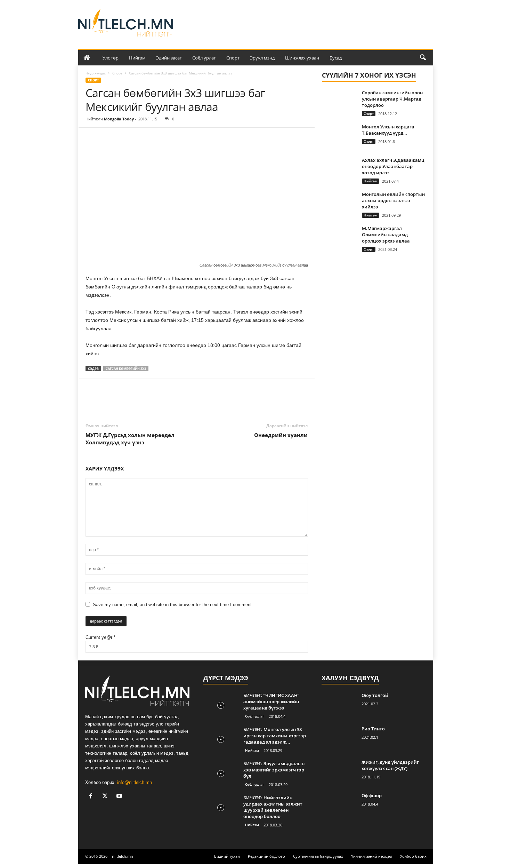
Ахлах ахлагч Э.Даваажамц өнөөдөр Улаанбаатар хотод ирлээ (393, 166)
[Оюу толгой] (339, 705)
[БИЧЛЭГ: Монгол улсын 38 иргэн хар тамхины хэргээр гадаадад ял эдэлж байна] (220, 739)
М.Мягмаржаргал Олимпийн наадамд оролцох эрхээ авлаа (386, 234)
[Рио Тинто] (339, 739)
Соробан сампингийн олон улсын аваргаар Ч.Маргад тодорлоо (392, 98)
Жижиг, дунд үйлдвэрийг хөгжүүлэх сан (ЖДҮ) (390, 765)
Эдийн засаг (169, 58)
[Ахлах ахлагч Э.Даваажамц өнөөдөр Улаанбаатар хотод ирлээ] (339, 170)
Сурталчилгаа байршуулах (318, 856)
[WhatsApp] (140, 138)
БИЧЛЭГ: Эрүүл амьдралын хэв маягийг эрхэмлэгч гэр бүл (274, 769)
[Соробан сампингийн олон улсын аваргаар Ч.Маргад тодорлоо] (339, 102)
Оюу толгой (375, 695)
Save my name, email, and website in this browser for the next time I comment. (173, 604)
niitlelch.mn (122, 856)
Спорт (233, 58)
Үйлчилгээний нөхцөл (371, 856)
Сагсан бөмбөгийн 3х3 (126, 368)
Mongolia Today (119, 118)
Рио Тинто (373, 729)
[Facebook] (92, 138)
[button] (422, 57)
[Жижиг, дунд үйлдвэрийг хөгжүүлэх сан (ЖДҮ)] (339, 772)
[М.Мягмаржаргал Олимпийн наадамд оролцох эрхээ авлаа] (339, 238)
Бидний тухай (227, 856)
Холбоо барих (413, 856)
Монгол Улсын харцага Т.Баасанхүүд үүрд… (388, 130)
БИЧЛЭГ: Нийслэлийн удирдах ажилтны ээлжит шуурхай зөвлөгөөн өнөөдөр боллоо (272, 806)
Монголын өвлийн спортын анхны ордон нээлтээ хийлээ (393, 200)
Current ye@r (100, 637)
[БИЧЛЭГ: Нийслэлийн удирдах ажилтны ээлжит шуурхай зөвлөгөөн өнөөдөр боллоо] (220, 807)
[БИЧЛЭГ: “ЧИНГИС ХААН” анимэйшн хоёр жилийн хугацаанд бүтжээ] (220, 705)
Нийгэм (137, 58)
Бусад (336, 58)
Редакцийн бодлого (266, 856)
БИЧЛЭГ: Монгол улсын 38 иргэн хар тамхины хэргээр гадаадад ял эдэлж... (274, 735)
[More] (156, 138)
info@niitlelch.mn (134, 782)
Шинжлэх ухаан (302, 58)
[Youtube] (120, 796)
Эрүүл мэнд (262, 58)
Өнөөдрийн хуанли (281, 434)
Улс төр (111, 58)
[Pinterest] (124, 138)
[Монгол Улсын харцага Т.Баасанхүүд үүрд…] (339, 137)
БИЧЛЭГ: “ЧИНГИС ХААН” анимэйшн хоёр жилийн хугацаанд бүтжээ (271, 701)
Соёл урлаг (204, 58)
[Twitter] (108, 138)
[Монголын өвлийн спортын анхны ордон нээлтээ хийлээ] (339, 204)
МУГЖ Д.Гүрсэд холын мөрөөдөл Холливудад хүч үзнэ (130, 438)
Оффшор (372, 795)
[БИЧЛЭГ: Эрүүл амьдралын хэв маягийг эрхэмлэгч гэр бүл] (220, 773)
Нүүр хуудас (96, 73)
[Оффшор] (339, 805)
